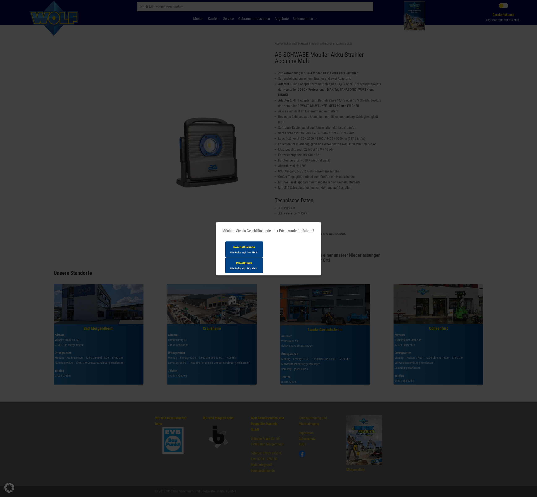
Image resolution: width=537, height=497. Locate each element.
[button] (9, 488)
